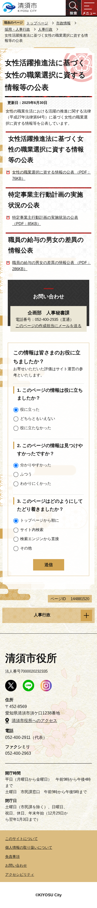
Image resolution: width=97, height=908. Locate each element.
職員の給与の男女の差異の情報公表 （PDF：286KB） (51, 265)
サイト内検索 (31, 529)
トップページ (37, 23)
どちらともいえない (37, 418)
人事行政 (45, 29)
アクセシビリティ (19, 874)
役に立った (30, 409)
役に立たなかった (35, 428)
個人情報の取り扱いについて (28, 847)
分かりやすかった (35, 465)
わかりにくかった (35, 483)
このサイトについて (21, 839)
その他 (26, 548)
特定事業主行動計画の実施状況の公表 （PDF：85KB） (45, 220)
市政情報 (63, 23)
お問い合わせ (16, 865)
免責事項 (12, 856)
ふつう (26, 474)
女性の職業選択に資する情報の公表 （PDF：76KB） (51, 175)
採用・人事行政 (17, 29)
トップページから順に (39, 520)
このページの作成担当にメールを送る (48, 325)
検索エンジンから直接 (39, 538)
